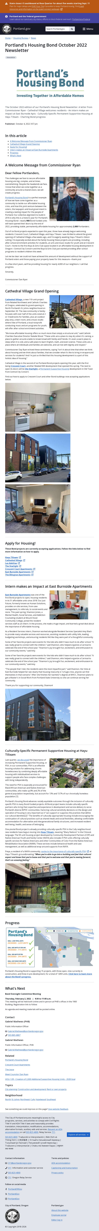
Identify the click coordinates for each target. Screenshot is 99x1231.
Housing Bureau (20, 38)
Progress (14, 152)
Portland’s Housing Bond (16, 197)
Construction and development (32, 1089)
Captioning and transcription (64, 1168)
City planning (11, 1089)
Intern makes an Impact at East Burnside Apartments (34, 150)
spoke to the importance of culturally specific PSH (63, 851)
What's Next (15, 155)
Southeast (51, 1099)
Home (8, 38)
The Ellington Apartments (17, 574)
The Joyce (9, 1069)
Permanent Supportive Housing (54, 369)
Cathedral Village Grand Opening (25, 144)
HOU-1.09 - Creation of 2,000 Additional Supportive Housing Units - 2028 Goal (40, 1079)
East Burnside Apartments (18, 572)
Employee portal (58, 1215)
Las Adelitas (11, 563)
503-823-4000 (32, 1132)
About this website (59, 1210)
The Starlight (11, 566)
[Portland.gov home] (16, 29)
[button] (88, 29)
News (33, 38)
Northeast (25, 1099)
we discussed (23, 760)
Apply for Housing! (18, 147)
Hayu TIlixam (11, 557)
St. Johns (15, 1099)
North (8, 1099)
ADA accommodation (60, 1163)
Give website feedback (58, 1109)
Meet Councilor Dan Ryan (16, 1074)
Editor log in (56, 1220)
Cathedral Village (13, 299)
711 (53, 1132)
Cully (33, 1099)
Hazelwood (41, 1099)
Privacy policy (57, 1172)
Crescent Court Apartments (18, 569)
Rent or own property (57, 1089)
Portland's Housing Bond (16, 1060)
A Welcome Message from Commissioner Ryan (31, 141)
